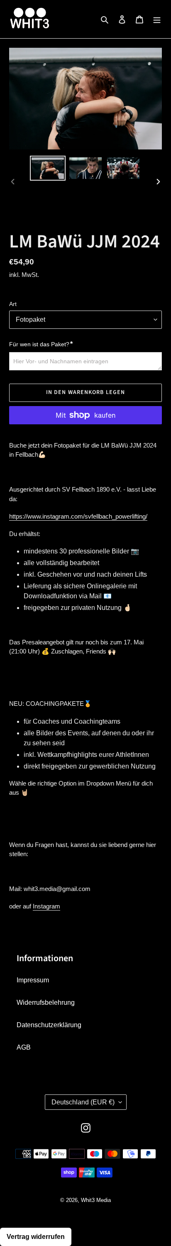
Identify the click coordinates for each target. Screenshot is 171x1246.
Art (13, 304)
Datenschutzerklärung (49, 1024)
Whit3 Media (96, 1200)
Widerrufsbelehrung (46, 1002)
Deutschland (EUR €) (83, 1102)
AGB (24, 1047)
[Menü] (157, 19)
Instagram (46, 906)
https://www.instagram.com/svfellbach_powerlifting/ (78, 516)
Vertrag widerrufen (36, 1236)
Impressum (33, 980)
